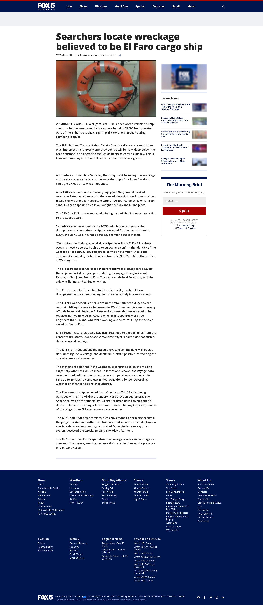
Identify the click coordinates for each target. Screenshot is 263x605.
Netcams (74, 488)
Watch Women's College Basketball (146, 572)
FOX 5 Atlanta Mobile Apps (51, 510)
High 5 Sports (140, 499)
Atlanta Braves (141, 484)
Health (41, 502)
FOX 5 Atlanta (62, 55)
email (222, 597)
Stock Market (76, 554)
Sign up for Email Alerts (209, 502)
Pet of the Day (109, 495)
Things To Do (108, 502)
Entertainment (45, 506)
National (42, 491)
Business (74, 550)
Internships (203, 510)
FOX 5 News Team (207, 495)
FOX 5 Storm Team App (81, 495)
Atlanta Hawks (141, 491)
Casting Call (107, 488)
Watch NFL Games (143, 543)
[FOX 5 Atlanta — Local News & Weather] (48, 6)
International (44, 495)
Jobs (200, 506)
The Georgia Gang (175, 499)
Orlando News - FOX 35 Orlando (113, 551)
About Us (204, 480)
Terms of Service (186, 228)
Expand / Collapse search (223, 6)
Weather (76, 480)
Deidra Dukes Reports (177, 512)
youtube (198, 597)
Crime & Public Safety (48, 488)
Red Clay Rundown (175, 491)
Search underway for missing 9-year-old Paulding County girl (175, 134)
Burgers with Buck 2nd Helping (177, 518)
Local (40, 484)
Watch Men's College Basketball (144, 565)
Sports (138, 480)
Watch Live (171, 522)
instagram (216, 597)
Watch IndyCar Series (144, 560)
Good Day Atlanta (114, 480)
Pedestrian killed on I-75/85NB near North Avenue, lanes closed (175, 147)
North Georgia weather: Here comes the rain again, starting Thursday (175, 106)
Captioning (203, 521)
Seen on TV (203, 488)
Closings (74, 484)
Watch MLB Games (143, 553)
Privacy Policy (187, 225)
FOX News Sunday (47, 513)
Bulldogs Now (173, 502)
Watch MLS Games (143, 580)
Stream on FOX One (147, 539)
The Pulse (171, 488)
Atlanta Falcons (141, 488)
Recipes (105, 499)
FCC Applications (206, 517)
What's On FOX (173, 526)
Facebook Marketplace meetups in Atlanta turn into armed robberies (174, 120)
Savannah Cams (78, 491)
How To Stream (206, 484)
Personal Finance (78, 543)
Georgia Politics (45, 546)
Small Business (77, 557)
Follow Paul (107, 491)
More (191, 6)
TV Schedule (172, 530)
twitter (210, 597)
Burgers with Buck (111, 484)
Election (43, 539)
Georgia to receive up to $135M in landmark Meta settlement (173, 161)
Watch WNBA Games (144, 576)
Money (74, 539)
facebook (204, 597)
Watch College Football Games (145, 548)
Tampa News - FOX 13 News (113, 544)
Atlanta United (141, 495)
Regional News (112, 539)
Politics (41, 499)
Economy (74, 546)
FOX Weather (76, 502)
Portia (169, 495)
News (72, 55)
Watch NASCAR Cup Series (147, 556)
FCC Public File (205, 513)
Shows (170, 480)
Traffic (73, 499)
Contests (202, 491)
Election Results (45, 550)
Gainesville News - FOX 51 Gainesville (115, 557)
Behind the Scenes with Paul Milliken (177, 508)
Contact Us (203, 499)
